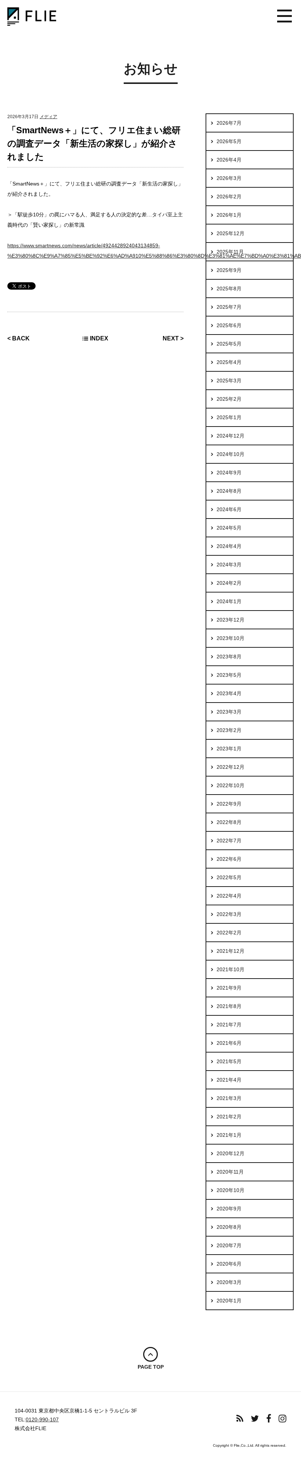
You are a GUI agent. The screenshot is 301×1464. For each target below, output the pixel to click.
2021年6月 (229, 1043)
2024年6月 (229, 509)
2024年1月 (229, 601)
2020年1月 (229, 1301)
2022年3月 (229, 914)
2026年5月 (229, 141)
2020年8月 (229, 1227)
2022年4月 (229, 896)
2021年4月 (229, 1080)
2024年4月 (229, 546)
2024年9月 (229, 472)
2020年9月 (229, 1209)
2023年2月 (229, 730)
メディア (48, 116)
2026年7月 (229, 123)
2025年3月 (229, 380)
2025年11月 (230, 252)
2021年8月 (229, 1006)
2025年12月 (230, 233)
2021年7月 (229, 1025)
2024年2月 (229, 583)
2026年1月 (229, 215)
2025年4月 (229, 362)
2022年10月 (230, 785)
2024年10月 (230, 454)
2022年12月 (230, 767)
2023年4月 (229, 693)
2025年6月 (229, 325)
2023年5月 (229, 675)
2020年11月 (230, 1172)
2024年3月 (229, 564)
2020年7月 (229, 1245)
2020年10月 (230, 1190)
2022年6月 (229, 859)
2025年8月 (229, 288)
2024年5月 (229, 528)
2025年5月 (229, 344)
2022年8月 (229, 822)
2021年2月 (229, 1117)
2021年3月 (229, 1098)
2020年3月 (229, 1282)
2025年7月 (229, 307)
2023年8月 (229, 656)
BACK (21, 338)
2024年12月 (230, 436)
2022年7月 (229, 841)
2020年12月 (230, 1153)
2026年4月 (229, 160)
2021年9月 (229, 988)
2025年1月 (229, 417)
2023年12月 (230, 620)
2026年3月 (229, 178)
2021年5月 (229, 1061)
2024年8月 (229, 491)
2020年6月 (229, 1264)
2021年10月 (230, 969)
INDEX (99, 338)
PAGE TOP (151, 1366)
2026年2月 (229, 196)
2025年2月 (229, 399)
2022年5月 (229, 877)
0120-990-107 (42, 1419)
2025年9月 (229, 270)
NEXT (171, 338)
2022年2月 (229, 933)
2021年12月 (230, 951)
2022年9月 (229, 804)
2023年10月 (230, 638)
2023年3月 (229, 712)
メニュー (284, 16)
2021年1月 (229, 1135)
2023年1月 (229, 749)
